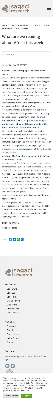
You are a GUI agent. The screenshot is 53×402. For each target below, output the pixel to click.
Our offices (12, 330)
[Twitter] (12, 365)
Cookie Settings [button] (11, 395)
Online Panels (13, 301)
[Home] (15, 8)
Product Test (13, 309)
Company (11, 326)
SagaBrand (12, 289)
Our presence (13, 334)
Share (4, 239)
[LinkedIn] (7, 365)
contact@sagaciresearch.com (20, 356)
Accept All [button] (26, 395)
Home (4, 25)
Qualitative (12, 305)
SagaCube (12, 293)
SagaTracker (12, 297)
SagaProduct (13, 313)
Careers (10, 342)
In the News (12, 338)
